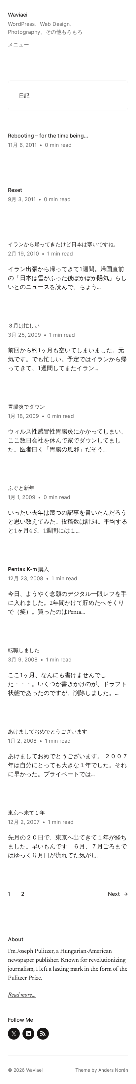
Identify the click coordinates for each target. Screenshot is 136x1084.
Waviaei (17, 14)
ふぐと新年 (21, 488)
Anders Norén (113, 1070)
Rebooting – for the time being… (48, 135)
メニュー (18, 44)
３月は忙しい (24, 325)
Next (118, 893)
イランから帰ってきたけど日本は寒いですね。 (63, 244)
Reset (15, 190)
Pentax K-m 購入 (28, 569)
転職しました (24, 650)
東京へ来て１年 (26, 812)
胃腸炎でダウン (26, 406)
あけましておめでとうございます (47, 731)
